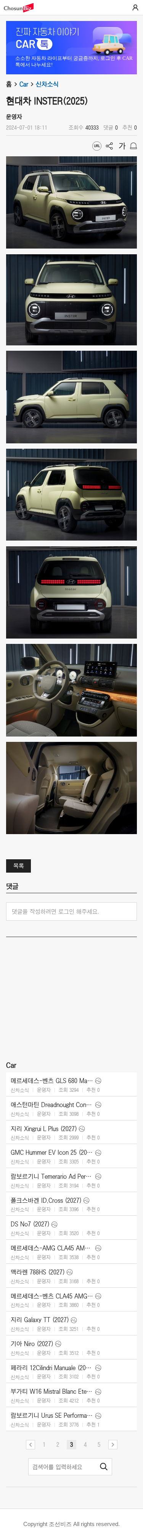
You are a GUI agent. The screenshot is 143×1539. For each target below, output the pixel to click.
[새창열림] (22, 8)
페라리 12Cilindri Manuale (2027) (52, 1368)
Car (23, 84)
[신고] (133, 146)
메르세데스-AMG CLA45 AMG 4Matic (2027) (52, 1248)
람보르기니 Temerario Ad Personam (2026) (52, 1176)
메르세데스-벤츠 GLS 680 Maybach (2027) (52, 1081)
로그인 (135, 7)
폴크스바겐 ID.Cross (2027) (46, 1200)
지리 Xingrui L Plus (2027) (44, 1129)
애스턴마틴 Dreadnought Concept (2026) (52, 1105)
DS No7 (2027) (30, 1224)
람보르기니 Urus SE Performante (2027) (52, 1415)
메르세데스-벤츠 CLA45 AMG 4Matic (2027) (52, 1296)
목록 (18, 866)
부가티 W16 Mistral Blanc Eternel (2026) (52, 1391)
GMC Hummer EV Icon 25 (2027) (52, 1152)
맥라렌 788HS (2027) (38, 1272)
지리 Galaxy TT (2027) (40, 1320)
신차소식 (47, 84)
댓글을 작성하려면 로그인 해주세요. (55, 911)
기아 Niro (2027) (32, 1344)
